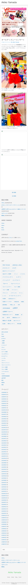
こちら (10, 237)
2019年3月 (4, 535)
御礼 (3, 380)
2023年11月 (4, 429)
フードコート (15, 289)
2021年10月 (4, 475)
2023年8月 (4, 436)
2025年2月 (4, 405)
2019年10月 (4, 519)
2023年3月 (4, 447)
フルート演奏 (6, 289)
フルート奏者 (17, 286)
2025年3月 (4, 403)
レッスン (4, 295)
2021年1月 (4, 491)
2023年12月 (4, 427)
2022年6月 (4, 465)
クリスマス (22, 273)
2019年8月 (4, 524)
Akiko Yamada (9, 2)
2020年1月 (4, 513)
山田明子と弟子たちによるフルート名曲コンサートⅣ (14, 209)
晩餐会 (3, 215)
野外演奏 (19, 323)
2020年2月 (4, 511)
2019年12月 (4, 515)
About (3, 225)
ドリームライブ (6, 280)
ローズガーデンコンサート (15, 295)
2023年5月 (4, 443)
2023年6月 (4, 440)
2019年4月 (4, 533)
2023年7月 (4, 438)
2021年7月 (4, 482)
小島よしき (12, 304)
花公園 (3, 323)
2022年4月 (4, 469)
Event (3, 229)
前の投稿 (14, 192)
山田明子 (15, 308)
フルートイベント (6, 42)
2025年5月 (4, 399)
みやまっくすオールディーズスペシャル (11, 205)
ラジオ (3, 373)
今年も (3, 202)
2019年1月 (4, 539)
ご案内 (3, 343)
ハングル (4, 358)
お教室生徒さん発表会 (17, 265)
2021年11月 (4, 473)
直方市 (8, 317)
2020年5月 (4, 504)
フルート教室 (5, 369)
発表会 (3, 382)
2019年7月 (4, 526)
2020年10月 (4, 497)
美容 (3, 384)
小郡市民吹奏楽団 (6, 308)
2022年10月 (4, 458)
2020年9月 (4, 500)
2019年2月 (4, 537)
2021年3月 (4, 489)
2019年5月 (4, 531)
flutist (3, 336)
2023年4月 (4, 445)
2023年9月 (4, 434)
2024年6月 (4, 416)
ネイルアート (5, 356)
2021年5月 (4, 484)
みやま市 (14, 267)
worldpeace (14, 583)
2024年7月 (4, 414)
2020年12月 (4, 493)
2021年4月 (4, 487)
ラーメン (21, 292)
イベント (16, 273)
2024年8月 (4, 412)
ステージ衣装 (5, 351)
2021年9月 (4, 478)
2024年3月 (4, 421)
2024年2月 (4, 423)
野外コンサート (11, 323)
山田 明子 (4, 378)
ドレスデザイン (5, 353)
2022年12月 (4, 453)
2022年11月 (4, 456)
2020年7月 (4, 502)
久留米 (4, 298)
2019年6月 (4, 528)
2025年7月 (4, 396)
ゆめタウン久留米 (7, 274)
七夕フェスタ (5, 213)
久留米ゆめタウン (12, 298)
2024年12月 (4, 410)
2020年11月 (4, 495)
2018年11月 (4, 544)
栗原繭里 (17, 314)
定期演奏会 (4, 304)
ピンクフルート (16, 280)
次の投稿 (14, 196)
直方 (3, 317)
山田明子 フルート (8, 311)
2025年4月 (4, 401)
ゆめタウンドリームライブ (9, 271)
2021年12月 (4, 471)
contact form (19, 241)
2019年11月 (4, 517)
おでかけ (4, 338)
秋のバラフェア (17, 320)
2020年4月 (4, 506)
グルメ (3, 347)
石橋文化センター (16, 317)
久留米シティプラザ (6, 301)
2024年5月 (4, 418)
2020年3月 (4, 509)
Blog (3, 227)
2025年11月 (4, 394)
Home (3, 223)
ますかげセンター (6, 267)
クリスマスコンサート (8, 277)
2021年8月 (4, 480)
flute (3, 334)
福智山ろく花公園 (7, 320)
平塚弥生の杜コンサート (7, 314)
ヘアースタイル (5, 371)
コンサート (18, 277)
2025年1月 (4, 407)
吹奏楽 (22, 301)
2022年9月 (4, 460)
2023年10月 (4, 432)
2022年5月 (4, 467)
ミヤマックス (14, 292)
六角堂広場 (16, 301)
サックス (4, 349)
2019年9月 (4, 522)
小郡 (19, 304)
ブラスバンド (5, 292)
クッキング (4, 345)
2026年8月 (4, 392)
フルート (5, 283)
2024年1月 (4, 425)
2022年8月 (4, 462)
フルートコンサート (7, 286)
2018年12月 (4, 541)
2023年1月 (4, 451)
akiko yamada (5, 331)
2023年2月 (4, 449)
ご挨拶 (3, 340)
